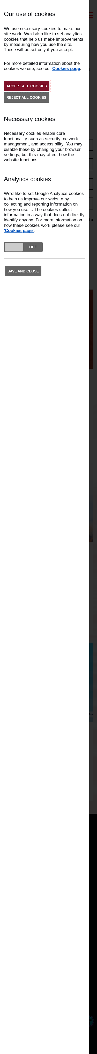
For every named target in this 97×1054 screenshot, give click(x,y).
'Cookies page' (19, 230)
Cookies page (66, 68)
